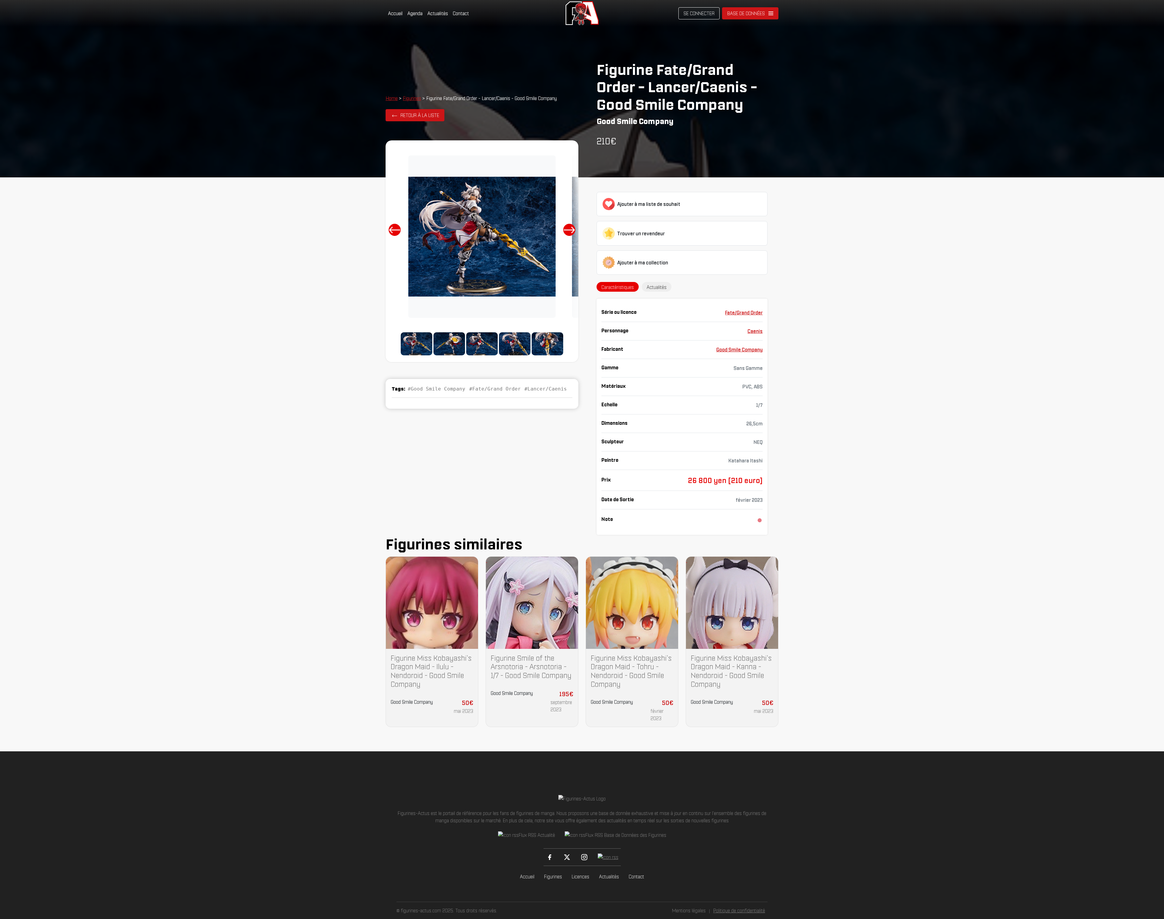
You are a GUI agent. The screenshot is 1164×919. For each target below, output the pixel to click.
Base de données (746, 13)
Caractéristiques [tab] (617, 287)
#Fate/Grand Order (495, 389)
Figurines (412, 98)
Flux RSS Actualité (537, 835)
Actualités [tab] (657, 287)
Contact (461, 13)
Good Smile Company (739, 350)
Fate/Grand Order (744, 313)
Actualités (437, 13)
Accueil (395, 13)
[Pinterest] (608, 857)
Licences (580, 877)
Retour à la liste (419, 115)
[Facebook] (550, 857)
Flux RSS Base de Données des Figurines (625, 835)
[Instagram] (584, 857)
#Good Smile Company (436, 389)
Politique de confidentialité (739, 910)
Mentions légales (689, 910)
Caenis (755, 331)
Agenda (415, 13)
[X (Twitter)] (567, 857)
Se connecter (699, 13)
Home (392, 98)
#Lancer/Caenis (545, 389)
